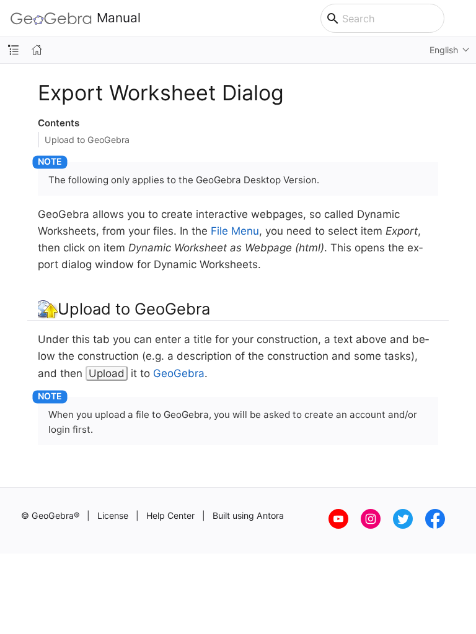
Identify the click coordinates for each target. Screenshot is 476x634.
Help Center (170, 515)
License (112, 515)
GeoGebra (179, 373)
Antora (270, 515)
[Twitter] (409, 525)
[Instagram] (377, 525)
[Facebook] (440, 525)
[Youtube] (344, 525)
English (444, 50)
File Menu (235, 231)
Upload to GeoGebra (87, 139)
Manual (119, 18)
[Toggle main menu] (460, 18)
